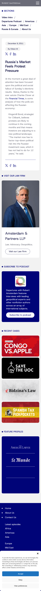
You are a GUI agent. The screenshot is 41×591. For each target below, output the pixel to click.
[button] (38, 553)
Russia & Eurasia (10, 29)
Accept (20, 574)
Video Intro (7, 17)
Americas (29, 21)
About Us (26, 29)
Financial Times (16, 98)
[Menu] (37, 3)
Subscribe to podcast (20, 315)
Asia (4, 25)
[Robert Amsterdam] (11, 3)
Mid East (24, 25)
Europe (12, 25)
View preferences (20, 586)
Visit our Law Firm (18, 251)
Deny (20, 580)
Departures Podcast (12, 21)
